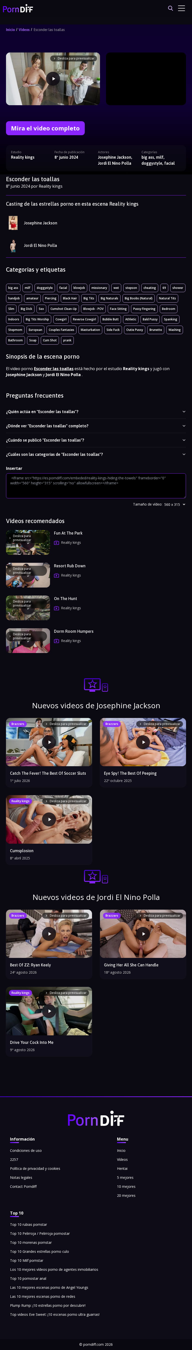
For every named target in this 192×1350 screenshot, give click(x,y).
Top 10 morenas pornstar (31, 1242)
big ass (13, 288)
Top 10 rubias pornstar (28, 1224)
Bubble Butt (110, 319)
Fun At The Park (68, 533)
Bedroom (168, 309)
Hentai (122, 1168)
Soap (32, 340)
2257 (14, 1159)
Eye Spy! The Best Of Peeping (130, 773)
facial (63, 288)
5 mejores (125, 1177)
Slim (11, 309)
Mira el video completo (45, 128)
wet (116, 288)
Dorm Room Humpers (74, 631)
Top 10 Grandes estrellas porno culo (39, 1251)
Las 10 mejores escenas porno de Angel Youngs (49, 1287)
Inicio (10, 30)
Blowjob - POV (93, 309)
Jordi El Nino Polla (40, 245)
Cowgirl (61, 319)
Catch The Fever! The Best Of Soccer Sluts (48, 773)
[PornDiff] (18, 8)
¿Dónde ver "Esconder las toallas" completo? (47, 426)
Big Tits (89, 298)
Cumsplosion (22, 850)
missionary (99, 288)
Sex (41, 309)
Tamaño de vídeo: (147, 504)
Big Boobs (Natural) (138, 298)
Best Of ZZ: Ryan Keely (30, 965)
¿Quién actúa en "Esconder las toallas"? (42, 411)
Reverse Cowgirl (84, 319)
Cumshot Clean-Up (63, 309)
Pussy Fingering (144, 309)
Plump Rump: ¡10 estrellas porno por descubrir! (48, 1305)
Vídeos (24, 30)
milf (27, 288)
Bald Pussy (150, 319)
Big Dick (26, 309)
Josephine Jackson (40, 223)
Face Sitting (118, 309)
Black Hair (70, 298)
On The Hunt (65, 598)
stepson (131, 288)
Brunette (156, 330)
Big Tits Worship (37, 319)
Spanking (170, 319)
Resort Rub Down (70, 566)
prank (67, 340)
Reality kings (22, 157)
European (35, 330)
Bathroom (15, 340)
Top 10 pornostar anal (28, 1278)
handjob (14, 298)
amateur (32, 298)
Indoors (13, 319)
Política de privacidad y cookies (35, 1168)
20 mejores (126, 1195)
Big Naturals (109, 298)
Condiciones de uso (26, 1150)
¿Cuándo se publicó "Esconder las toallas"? (45, 440)
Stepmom (15, 330)
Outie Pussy (134, 330)
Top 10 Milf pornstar (26, 1260)
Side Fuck (113, 330)
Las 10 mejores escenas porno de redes (42, 1296)
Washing (174, 330)
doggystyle (45, 288)
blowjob (79, 288)
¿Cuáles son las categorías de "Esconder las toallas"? (54, 454)
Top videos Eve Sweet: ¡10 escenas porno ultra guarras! (55, 1314)
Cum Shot (50, 340)
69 (164, 288)
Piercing (50, 298)
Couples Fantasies (61, 330)
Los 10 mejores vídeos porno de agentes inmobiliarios (54, 1269)
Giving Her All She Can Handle (131, 965)
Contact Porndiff (23, 1186)
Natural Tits (167, 298)
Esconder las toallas (49, 30)
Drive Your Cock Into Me (32, 1042)
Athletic (130, 319)
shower (177, 288)
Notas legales (21, 1177)
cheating (150, 288)
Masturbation (90, 330)
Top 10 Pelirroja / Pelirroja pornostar (40, 1233)
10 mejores (126, 1186)
